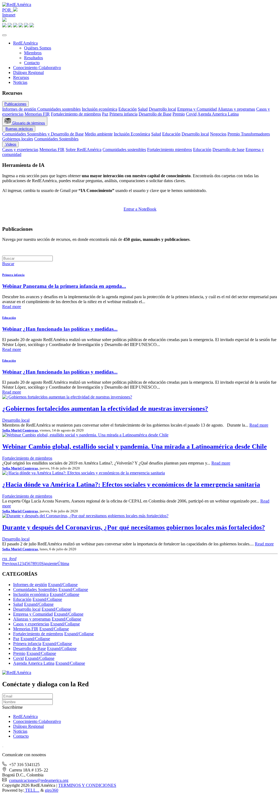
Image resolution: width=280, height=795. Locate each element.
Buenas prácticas (19, 129)
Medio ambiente (99, 134)
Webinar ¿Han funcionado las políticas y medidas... (60, 329)
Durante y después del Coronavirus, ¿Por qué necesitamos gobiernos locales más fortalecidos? (133, 527)
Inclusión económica (99, 109)
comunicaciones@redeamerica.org (38, 780)
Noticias (20, 82)
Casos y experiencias (20, 149)
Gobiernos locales (17, 139)
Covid (191, 114)
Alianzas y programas (236, 109)
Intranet (8, 15)
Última (63, 563)
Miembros (33, 53)
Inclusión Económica (132, 134)
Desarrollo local (162, 109)
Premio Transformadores (249, 134)
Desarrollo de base (228, 149)
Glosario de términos (28, 123)
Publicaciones (15, 104)
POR (7, 10)
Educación (127, 109)
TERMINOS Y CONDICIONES (87, 785)
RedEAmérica (25, 43)
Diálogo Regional (28, 72)
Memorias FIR (37, 114)
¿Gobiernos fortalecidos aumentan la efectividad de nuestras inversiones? (105, 408)
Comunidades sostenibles (59, 109)
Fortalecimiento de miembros (76, 114)
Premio (179, 114)
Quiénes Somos (37, 48)
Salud (143, 109)
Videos (10, 144)
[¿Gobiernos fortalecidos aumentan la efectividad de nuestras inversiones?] (67, 397)
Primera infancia (123, 114)
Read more (11, 306)
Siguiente (49, 563)
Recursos (21, 77)
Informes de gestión (19, 109)
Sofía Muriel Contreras (20, 430)
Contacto (32, 62)
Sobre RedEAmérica (83, 149)
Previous (9, 563)
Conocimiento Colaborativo (37, 67)
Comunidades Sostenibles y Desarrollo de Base (43, 134)
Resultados (33, 57)
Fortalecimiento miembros (169, 149)
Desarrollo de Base (155, 114)
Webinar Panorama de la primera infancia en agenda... (64, 286)
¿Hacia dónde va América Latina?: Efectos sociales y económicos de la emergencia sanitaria (131, 484)
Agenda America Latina (218, 114)
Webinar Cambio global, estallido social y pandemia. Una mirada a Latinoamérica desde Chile (134, 446)
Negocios (218, 134)
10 (39, 563)
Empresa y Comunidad (197, 109)
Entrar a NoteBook (140, 209)
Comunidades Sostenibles (56, 139)
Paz (105, 114)
